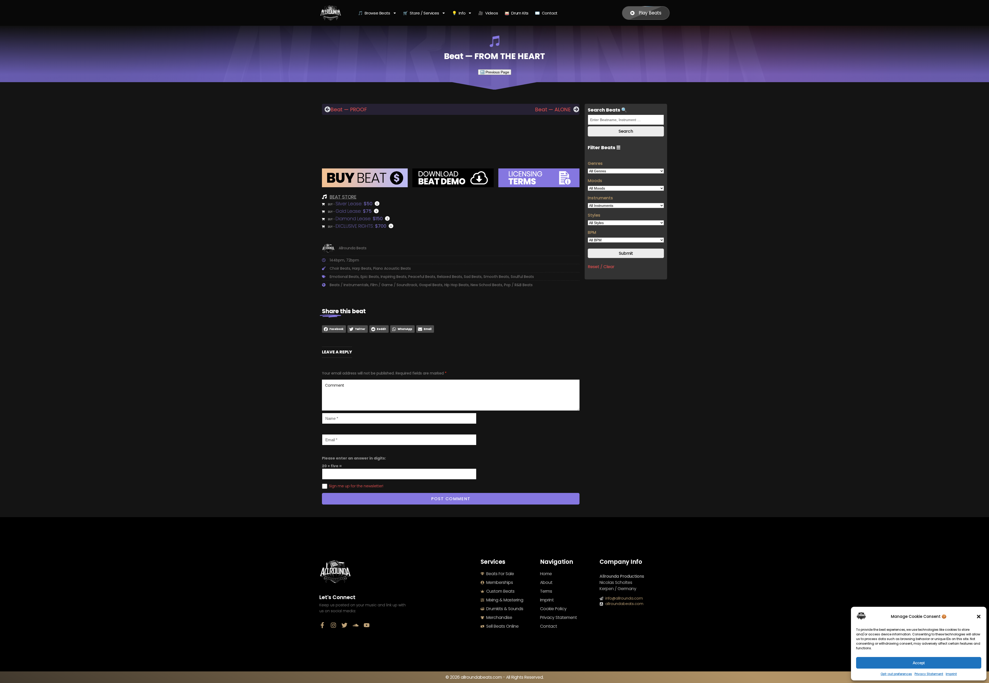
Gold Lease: (354, 211)
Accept (919, 663)
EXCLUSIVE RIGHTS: (361, 226)
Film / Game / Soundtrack (393, 284)
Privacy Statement (929, 674)
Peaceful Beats (421, 276)
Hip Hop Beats (456, 284)
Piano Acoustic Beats (392, 268)
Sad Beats (473, 276)
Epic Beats (370, 276)
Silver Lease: (354, 203)
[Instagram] (333, 625)
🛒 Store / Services (421, 13)
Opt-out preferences (896, 674)
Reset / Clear (601, 267)
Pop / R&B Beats (518, 284)
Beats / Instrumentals (349, 284)
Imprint (951, 674)
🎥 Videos (488, 13)
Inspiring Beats (393, 276)
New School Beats (486, 284)
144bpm (337, 260)
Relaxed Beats (449, 276)
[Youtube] (367, 625)
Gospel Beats (430, 284)
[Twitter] (344, 625)
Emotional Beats (344, 276)
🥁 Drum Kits (517, 13)
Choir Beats (340, 268)
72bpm (352, 260)
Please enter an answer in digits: (354, 458)
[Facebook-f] (322, 625)
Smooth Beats (496, 276)
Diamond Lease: (359, 218)
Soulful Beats (522, 276)
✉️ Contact (546, 13)
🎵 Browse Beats (374, 13)
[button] (978, 616)
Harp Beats (361, 268)
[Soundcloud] (356, 625)
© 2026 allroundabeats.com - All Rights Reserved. (495, 677)
